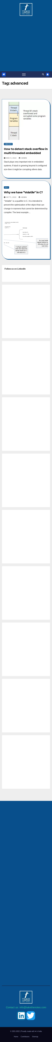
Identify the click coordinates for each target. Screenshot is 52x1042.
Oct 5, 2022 (11, 197)
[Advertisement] (26, 42)
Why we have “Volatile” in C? (23, 192)
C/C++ (6, 187)
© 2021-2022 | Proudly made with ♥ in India (26, 1031)
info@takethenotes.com (33, 1007)
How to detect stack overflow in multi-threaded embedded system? (26, 153)
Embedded (8, 144)
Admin (24, 158)
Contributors (25, 1037)
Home (16, 1037)
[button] (43, 74)
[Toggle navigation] (23, 74)
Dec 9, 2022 (11, 158)
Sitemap (35, 1037)
